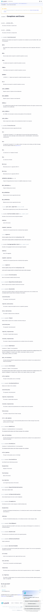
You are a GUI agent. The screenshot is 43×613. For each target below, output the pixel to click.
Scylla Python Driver (13, 3)
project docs (18, 145)
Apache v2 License (21, 594)
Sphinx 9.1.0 (19, 610)
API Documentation (23, 3)
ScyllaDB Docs (5, 3)
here (12, 596)
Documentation (10, 1)
